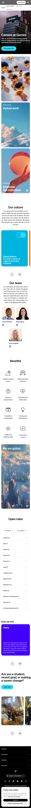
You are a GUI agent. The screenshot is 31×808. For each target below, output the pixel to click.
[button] (8, 48)
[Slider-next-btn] (19, 274)
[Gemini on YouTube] (17, 781)
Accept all (15, 800)
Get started (21, 2)
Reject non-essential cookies (15, 803)
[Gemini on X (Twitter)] (5, 781)
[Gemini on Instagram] (9, 781)
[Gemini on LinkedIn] (13, 781)
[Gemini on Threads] (25, 781)
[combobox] (4, 530)
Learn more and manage (14, 796)
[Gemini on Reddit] (21, 781)
